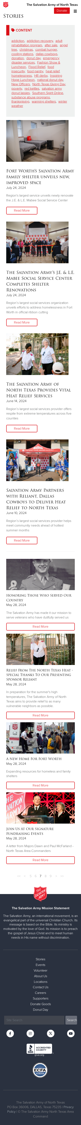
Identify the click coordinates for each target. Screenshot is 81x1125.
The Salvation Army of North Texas (52, 5)
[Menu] (74, 11)
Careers (40, 993)
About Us (40, 976)
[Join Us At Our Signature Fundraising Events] (40, 808)
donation (17, 58)
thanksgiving (20, 101)
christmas (26, 50)
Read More (22, 210)
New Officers (20, 84)
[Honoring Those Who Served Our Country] (40, 574)
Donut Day (40, 1010)
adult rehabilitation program (36, 43)
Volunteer (40, 970)
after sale (51, 45)
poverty (16, 89)
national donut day (50, 80)
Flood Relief (36, 67)
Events (40, 965)
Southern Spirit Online (47, 93)
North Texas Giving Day (48, 84)
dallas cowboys (46, 54)
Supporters (40, 998)
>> (62, 876)
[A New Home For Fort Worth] (40, 738)
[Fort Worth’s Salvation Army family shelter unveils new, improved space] (37, 141)
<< (19, 876)
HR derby (41, 76)
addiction (17, 41)
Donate (62, 11)
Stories (40, 959)
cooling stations (22, 54)
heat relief (52, 71)
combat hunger (46, 50)
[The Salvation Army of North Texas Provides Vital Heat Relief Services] (37, 354)
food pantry (35, 71)
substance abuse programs (30, 97)
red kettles (32, 89)
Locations (40, 982)
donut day (33, 58)
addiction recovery (40, 41)
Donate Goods (40, 1004)
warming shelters (44, 101)
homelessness (21, 76)
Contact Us (40, 987)
